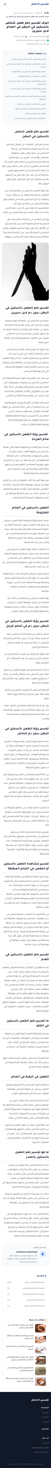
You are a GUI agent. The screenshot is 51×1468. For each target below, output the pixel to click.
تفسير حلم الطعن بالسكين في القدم (31, 104)
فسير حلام (40, 4)
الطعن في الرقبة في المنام (35, 114)
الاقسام (45, 1417)
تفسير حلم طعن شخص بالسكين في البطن (29, 59)
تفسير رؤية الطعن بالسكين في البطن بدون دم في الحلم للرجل (26, 82)
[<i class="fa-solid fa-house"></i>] (46, 13)
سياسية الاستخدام (41, 1452)
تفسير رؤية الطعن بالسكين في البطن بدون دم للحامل (28, 90)
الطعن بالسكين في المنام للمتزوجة (32, 76)
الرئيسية (45, 1413)
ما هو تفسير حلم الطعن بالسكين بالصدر (30, 118)
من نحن (46, 1422)
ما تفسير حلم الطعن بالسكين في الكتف (30, 109)
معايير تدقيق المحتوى (40, 1448)
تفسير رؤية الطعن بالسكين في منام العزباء (29, 72)
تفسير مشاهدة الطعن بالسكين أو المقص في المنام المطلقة (25, 98)
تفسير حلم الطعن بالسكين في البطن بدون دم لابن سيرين (26, 65)
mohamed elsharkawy (37, 37)
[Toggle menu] (5, 4)
